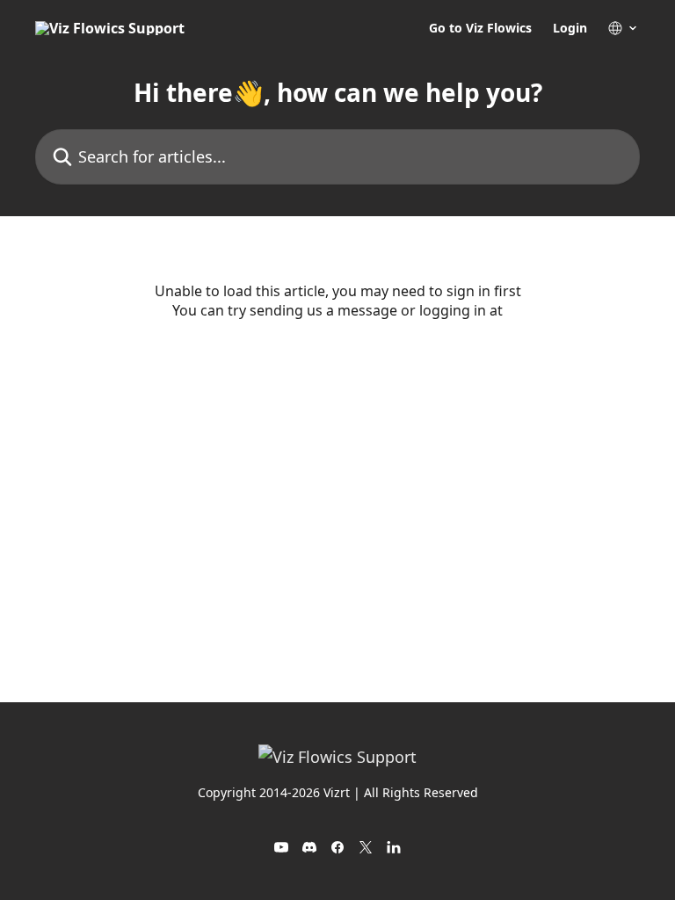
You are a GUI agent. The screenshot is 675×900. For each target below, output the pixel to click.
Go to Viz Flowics (480, 28)
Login (570, 28)
